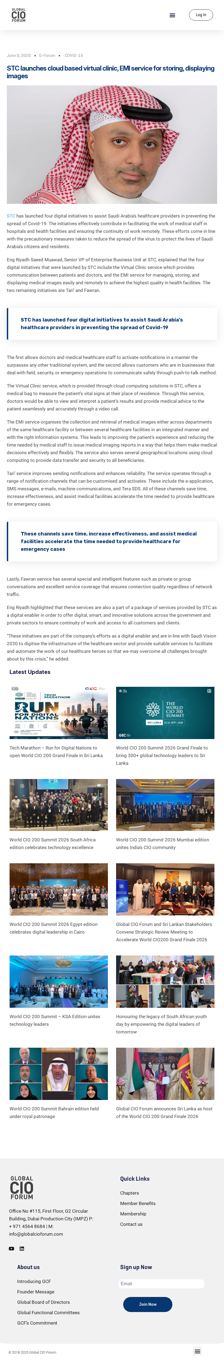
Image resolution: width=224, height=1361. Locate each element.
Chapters (129, 1193)
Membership (133, 1214)
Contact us (131, 1224)
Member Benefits (138, 1203)
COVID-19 (74, 55)
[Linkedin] (21, 1248)
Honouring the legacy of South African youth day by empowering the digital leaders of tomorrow (161, 1024)
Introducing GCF (34, 1281)
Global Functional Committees (48, 1312)
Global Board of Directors (43, 1302)
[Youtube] (11, 1248)
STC (11, 216)
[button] (172, 14)
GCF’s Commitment (37, 1323)
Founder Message (35, 1292)
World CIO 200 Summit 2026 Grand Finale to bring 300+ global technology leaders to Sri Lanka (162, 755)
